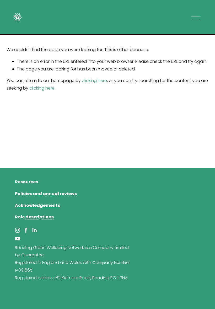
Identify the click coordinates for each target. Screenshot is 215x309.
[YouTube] (17, 238)
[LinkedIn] (34, 230)
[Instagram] (17, 230)
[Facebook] (26, 230)
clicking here (94, 81)
